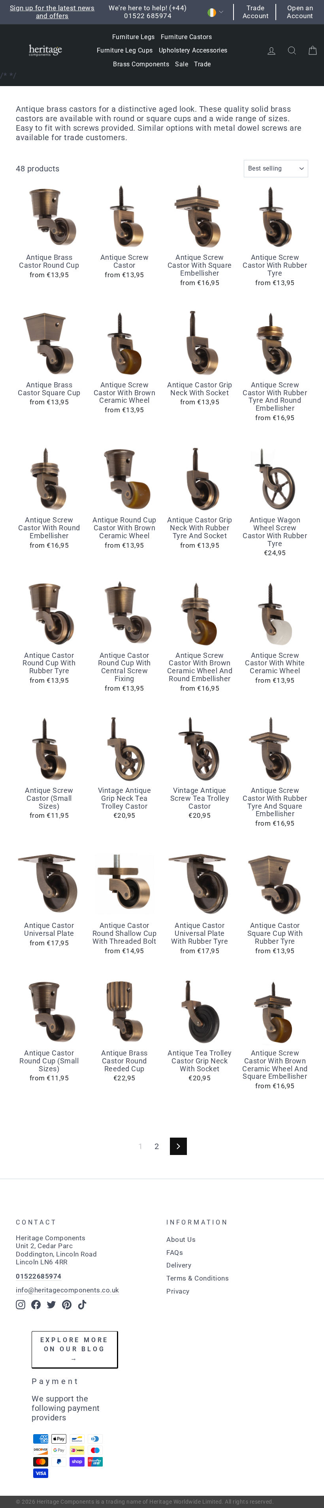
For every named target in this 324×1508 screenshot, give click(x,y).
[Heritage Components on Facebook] (36, 1304)
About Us (181, 1239)
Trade (202, 64)
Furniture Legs (133, 37)
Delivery (178, 1265)
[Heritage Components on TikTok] (82, 1304)
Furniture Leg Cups (125, 50)
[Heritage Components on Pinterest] (67, 1304)
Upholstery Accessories (193, 50)
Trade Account (256, 12)
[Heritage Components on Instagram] (20, 1304)
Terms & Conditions (197, 1278)
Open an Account (300, 12)
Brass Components (141, 64)
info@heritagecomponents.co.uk (67, 1290)
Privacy (178, 1291)
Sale (181, 64)
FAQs (174, 1252)
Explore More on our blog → (74, 1349)
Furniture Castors (186, 37)
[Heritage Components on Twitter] (51, 1304)
